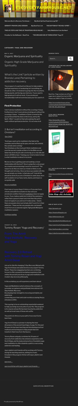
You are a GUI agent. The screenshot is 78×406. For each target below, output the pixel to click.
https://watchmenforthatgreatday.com (60, 225)
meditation (29, 194)
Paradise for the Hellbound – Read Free (17, 35)
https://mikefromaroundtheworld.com (60, 233)
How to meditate (10, 185)
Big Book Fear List (37, 25)
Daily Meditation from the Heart (58, 30)
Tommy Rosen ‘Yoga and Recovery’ (24, 227)
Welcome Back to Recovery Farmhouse (17, 21)
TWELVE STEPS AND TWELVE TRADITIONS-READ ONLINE (24, 30)
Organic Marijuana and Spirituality (23, 56)
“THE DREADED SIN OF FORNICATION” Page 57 (48, 35)
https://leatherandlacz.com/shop (58, 229)
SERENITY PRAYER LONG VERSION (16, 25)
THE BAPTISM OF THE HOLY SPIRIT (57, 25)
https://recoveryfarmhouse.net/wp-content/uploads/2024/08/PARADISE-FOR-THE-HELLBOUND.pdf (60, 105)
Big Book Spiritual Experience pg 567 (46, 21)
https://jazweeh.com (55, 208)
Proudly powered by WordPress (13, 401)
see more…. (9, 362)
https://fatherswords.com (56, 216)
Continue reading (11, 214)
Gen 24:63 (8, 136)
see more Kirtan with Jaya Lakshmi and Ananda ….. (22, 366)
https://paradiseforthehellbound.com (60, 221)
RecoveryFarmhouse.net (44, 7)
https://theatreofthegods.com (58, 212)
